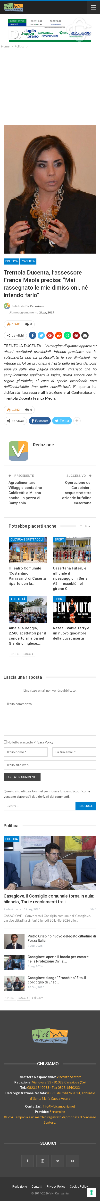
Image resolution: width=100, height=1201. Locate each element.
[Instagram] (42, 1161)
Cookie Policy (79, 1186)
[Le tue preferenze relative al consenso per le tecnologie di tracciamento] (91, 1192)
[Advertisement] (50, 86)
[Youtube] (73, 1161)
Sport (59, 539)
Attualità (17, 599)
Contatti (37, 1186)
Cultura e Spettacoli (26, 539)
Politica (11, 261)
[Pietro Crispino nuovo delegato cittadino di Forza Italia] (14, 942)
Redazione (19, 1186)
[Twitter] (58, 1161)
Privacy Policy (43, 742)
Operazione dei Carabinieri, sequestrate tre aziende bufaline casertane (77, 492)
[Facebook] (27, 1161)
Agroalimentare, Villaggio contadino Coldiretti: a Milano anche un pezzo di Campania (25, 492)
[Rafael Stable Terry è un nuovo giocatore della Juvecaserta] (72, 609)
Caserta (28, 261)
